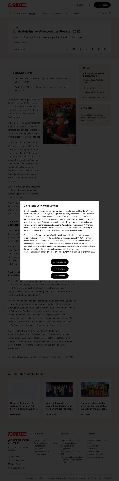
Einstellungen (60, 269)
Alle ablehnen (59, 276)
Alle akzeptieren (59, 262)
